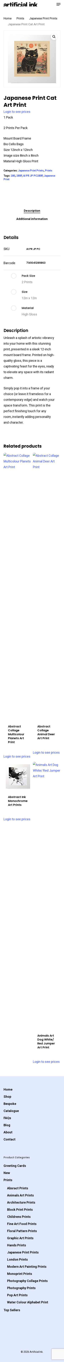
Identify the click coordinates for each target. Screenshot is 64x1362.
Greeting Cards (15, 1166)
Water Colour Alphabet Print (27, 1302)
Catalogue (11, 1111)
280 (13, 175)
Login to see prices (17, 112)
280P (19, 175)
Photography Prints (21, 1288)
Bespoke (10, 1104)
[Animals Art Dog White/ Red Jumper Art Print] (47, 895)
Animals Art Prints (20, 1195)
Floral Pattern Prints (22, 1231)
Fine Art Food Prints (21, 1224)
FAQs (7, 1118)
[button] (54, 37)
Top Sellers (12, 1310)
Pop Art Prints (17, 1295)
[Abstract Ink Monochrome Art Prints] (18, 776)
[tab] (32, 210)
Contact (9, 1139)
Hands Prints (16, 1245)
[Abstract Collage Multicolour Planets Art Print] (18, 586)
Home (8, 18)
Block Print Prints (20, 1209)
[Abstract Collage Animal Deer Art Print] (47, 586)
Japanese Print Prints (43, 18)
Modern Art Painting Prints (26, 1266)
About (8, 1132)
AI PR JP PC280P (33, 175)
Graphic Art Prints (20, 1238)
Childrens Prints (19, 1217)
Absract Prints (17, 1188)
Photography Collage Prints (27, 1281)
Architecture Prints (21, 1202)
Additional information (32, 219)
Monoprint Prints (19, 1274)
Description (32, 210)
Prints (20, 18)
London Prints (17, 1259)
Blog (7, 1125)
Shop (7, 1096)
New (7, 1173)
